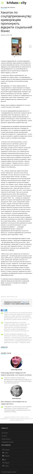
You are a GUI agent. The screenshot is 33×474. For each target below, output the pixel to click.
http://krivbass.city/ (12, 296)
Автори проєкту (6, 439)
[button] (30, 46)
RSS (5, 459)
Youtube (6, 466)
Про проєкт (5, 433)
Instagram (7, 456)
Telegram (24, 302)
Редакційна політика (7, 442)
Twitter (6, 453)
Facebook (6, 450)
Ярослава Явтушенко (8, 7)
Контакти (4, 436)
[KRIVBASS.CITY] (16, 3)
